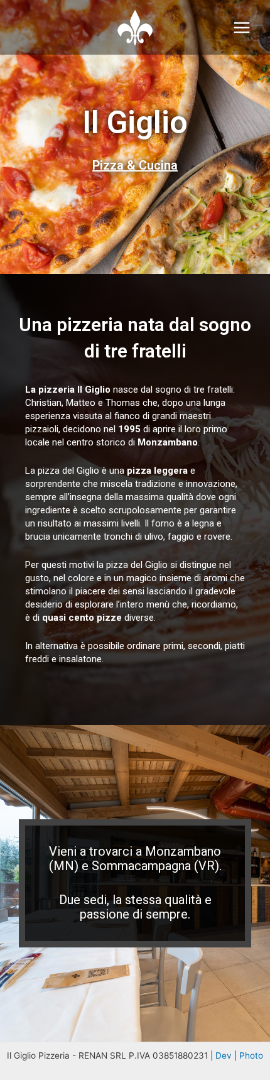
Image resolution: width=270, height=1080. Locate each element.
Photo (251, 1055)
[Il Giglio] (135, 27)
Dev (223, 1055)
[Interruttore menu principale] (242, 27)
